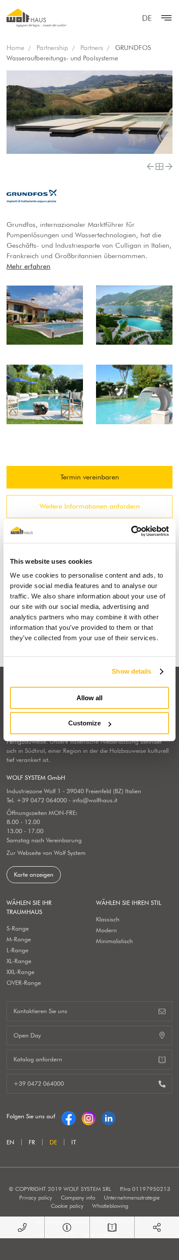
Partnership (52, 48)
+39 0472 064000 (42, 800)
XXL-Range (20, 971)
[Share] (157, 1227)
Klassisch (107, 919)
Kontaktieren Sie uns (40, 1010)
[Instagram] (89, 1116)
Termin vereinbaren (89, 477)
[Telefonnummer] (22, 1227)
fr (32, 1142)
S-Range (18, 928)
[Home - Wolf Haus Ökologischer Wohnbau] (36, 18)
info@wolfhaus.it (95, 800)
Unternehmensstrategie (132, 1197)
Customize (84, 723)
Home (15, 48)
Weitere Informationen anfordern (90, 506)
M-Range (19, 939)
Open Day (27, 1035)
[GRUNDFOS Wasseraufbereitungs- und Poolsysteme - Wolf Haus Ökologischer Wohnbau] (45, 315)
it (73, 1142)
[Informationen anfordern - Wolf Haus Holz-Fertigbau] (67, 1227)
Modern (106, 930)
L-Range (17, 950)
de (147, 18)
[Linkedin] (109, 1116)
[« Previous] (150, 166)
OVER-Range (24, 982)
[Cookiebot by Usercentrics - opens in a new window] (131, 531)
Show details (131, 671)
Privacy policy (35, 1197)
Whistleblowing (110, 1205)
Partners (91, 48)
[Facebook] (69, 1116)
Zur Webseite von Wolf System (46, 852)
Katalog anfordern (37, 1059)
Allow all (89, 697)
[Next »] (169, 166)
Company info (78, 1197)
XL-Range (19, 960)
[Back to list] (159, 166)
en (10, 1142)
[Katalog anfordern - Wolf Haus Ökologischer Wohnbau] (112, 1227)
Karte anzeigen (33, 874)
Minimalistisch (114, 941)
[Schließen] (164, 17)
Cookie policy (67, 1205)
